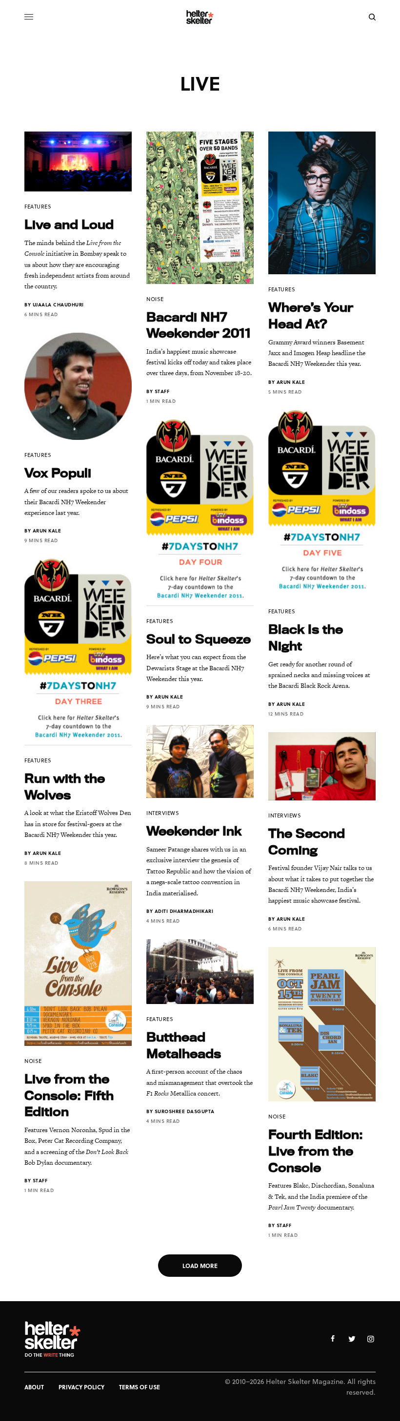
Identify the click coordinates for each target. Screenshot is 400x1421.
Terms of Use (139, 1387)
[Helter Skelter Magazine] (200, 17)
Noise (155, 299)
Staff (162, 391)
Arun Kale (291, 382)
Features (37, 206)
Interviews (163, 813)
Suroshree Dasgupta (185, 1111)
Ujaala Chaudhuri (58, 304)
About (34, 1387)
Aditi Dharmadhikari (184, 911)
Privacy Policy (81, 1387)
